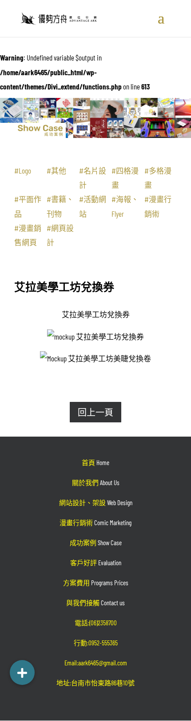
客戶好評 (95, 563)
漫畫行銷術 (95, 522)
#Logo (22, 170)
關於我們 (95, 482)
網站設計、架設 (95, 502)
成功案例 (96, 543)
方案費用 (95, 583)
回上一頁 (95, 412)
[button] (22, 672)
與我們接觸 (95, 603)
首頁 (95, 462)
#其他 (56, 170)
